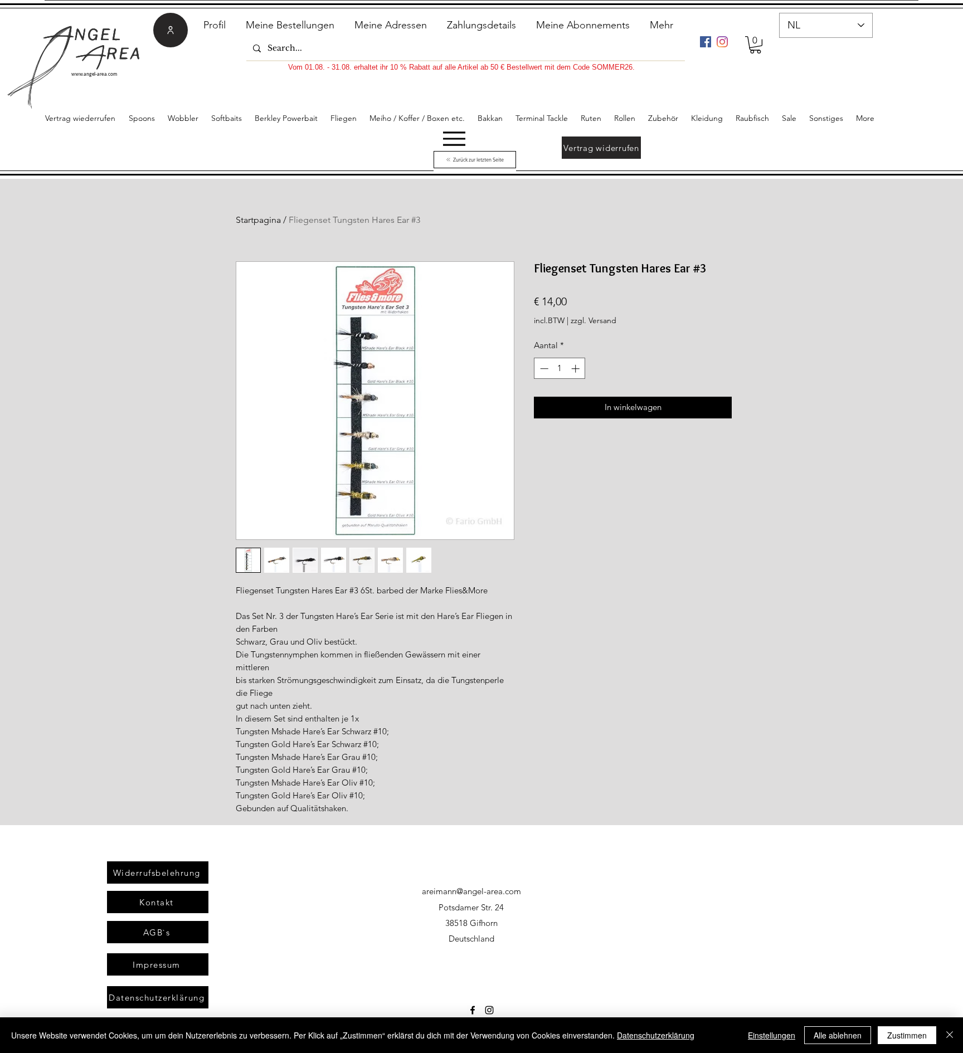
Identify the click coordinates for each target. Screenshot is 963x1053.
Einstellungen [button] (771, 1035)
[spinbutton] (560, 368)
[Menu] (454, 138)
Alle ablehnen (838, 1035)
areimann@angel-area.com (471, 891)
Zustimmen (907, 1035)
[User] (170, 30)
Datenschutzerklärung (655, 1035)
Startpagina (258, 219)
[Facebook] (705, 41)
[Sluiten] (949, 1035)
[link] (755, 44)
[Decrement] (543, 368)
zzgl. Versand (593, 320)
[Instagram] (722, 41)
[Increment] (576, 368)
